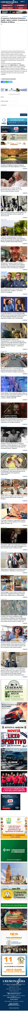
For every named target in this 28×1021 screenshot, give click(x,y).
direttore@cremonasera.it (14, 993)
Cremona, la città (7, 5)
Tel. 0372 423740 (14, 1003)
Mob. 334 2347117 (14, 1004)
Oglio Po (20, 8)
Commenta (23, 114)
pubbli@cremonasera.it (14, 1005)
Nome (2, 97)
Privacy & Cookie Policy (14, 1007)
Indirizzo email (4, 101)
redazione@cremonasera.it (14, 997)
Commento (3, 105)
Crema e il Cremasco (7, 8)
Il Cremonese (20, 5)
